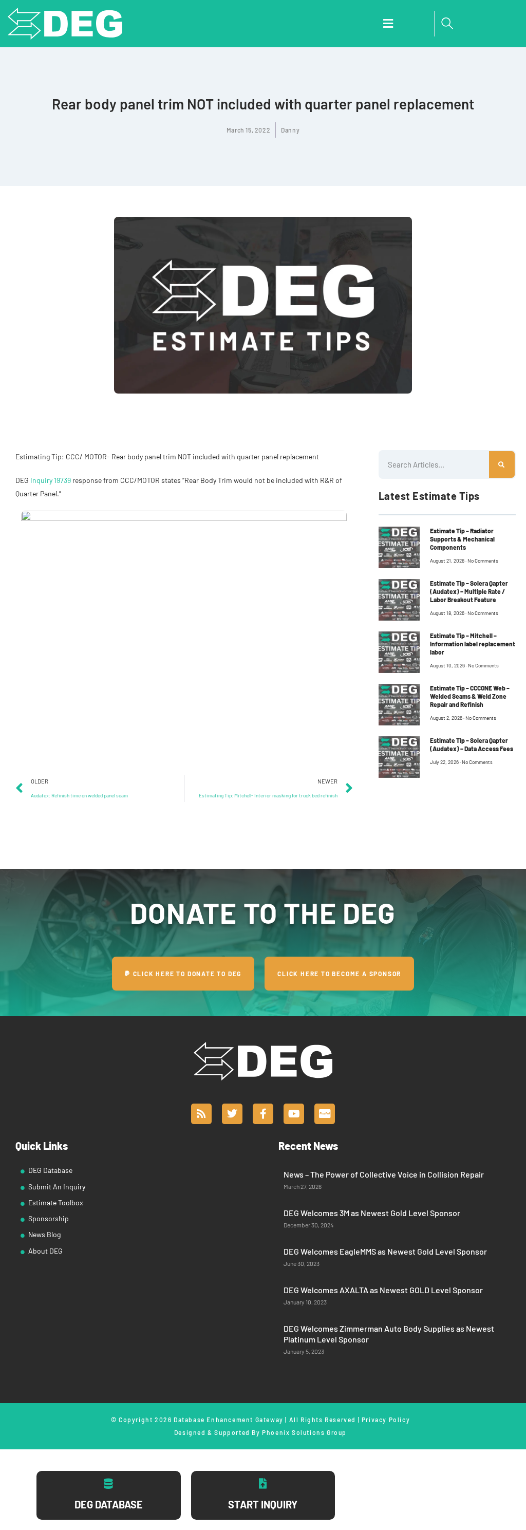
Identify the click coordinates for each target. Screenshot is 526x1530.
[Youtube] (294, 1114)
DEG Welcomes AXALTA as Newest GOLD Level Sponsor (383, 1290)
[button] (388, 23)
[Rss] (201, 1114)
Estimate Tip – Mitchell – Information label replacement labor (472, 644)
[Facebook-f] (263, 1114)
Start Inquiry (262, 1504)
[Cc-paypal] (324, 1114)
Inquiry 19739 (50, 480)
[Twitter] (232, 1114)
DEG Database (108, 1504)
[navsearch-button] (447, 23)
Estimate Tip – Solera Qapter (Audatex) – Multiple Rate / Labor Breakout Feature (469, 591)
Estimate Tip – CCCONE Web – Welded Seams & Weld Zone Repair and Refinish (470, 696)
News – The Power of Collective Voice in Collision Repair (384, 1174)
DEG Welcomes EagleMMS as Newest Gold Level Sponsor (385, 1251)
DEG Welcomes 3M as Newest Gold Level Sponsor (372, 1213)
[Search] (502, 464)
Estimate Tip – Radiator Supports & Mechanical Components (462, 539)
